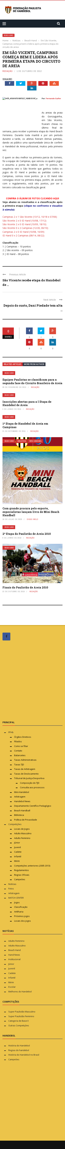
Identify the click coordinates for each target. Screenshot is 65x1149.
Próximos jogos (22, 916)
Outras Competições (18, 1025)
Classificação (21, 906)
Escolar (12, 986)
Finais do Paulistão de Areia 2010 (25, 587)
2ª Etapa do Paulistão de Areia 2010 (26, 533)
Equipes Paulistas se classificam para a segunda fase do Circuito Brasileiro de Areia (32, 381)
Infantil (17, 856)
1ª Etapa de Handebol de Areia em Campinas (25, 425)
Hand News (14, 954)
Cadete (18, 851)
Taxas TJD (19, 764)
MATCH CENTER (16, 897)
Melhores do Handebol (20, 991)
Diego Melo (32, 519)
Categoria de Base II (18, 1020)
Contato (18, 750)
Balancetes (20, 755)
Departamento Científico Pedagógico (32, 805)
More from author (34, 364)
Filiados (18, 741)
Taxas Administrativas (25, 759)
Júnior (17, 842)
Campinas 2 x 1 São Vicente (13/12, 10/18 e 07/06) (29, 216)
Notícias (12, 884)
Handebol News (22, 801)
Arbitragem (19, 796)
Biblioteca (22, 441)
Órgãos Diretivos (22, 736)
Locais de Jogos (22, 828)
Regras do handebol (18, 1050)
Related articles (12, 364)
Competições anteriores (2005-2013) (32, 865)
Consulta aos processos (32, 787)
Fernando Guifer (53, 98)
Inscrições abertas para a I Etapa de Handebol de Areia (26, 403)
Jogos (17, 902)
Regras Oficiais (21, 874)
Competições (15, 824)
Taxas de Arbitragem (24, 769)
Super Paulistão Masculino (21, 1011)
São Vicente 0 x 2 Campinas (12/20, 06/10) (25, 228)
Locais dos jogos (22, 920)
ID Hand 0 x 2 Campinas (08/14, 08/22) (23, 235)
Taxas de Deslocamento (26, 773)
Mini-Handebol (36, 441)
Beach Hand (8, 35)
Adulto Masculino (23, 833)
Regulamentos (21, 870)
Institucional (14, 959)
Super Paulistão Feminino (21, 1016)
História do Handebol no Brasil (23, 1054)
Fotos (11, 888)
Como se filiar (21, 746)
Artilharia (18, 911)
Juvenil (17, 847)
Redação (7, 71)
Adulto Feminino (22, 838)
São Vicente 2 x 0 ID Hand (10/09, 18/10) (24, 224)
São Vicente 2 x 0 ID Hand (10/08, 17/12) (24, 220)
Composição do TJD (29, 782)
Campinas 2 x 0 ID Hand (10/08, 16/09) (23, 231)
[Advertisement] (32, 680)
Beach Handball (22, 810)
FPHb (11, 732)
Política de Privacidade (25, 819)
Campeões (19, 879)
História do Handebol (19, 1045)
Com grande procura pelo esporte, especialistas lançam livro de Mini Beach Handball (30, 512)
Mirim (17, 860)
